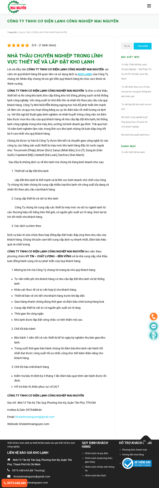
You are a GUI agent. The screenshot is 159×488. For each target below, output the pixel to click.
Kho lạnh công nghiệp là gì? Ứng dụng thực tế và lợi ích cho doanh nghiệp (134, 122)
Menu (149, 5)
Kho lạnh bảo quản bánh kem (135, 135)
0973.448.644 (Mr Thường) (28, 470)
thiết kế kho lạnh (15, 443)
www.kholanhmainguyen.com (31, 482)
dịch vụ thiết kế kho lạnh (37, 443)
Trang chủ (11, 32)
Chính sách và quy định (96, 453)
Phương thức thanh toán (134, 449)
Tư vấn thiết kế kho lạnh (133, 152)
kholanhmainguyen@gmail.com (35, 416)
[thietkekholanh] (153, 335)
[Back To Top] (145, 439)
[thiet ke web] (153, 317)
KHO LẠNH (85, 74)
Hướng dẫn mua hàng (133, 454)
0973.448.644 (16, 483)
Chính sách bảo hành (95, 475)
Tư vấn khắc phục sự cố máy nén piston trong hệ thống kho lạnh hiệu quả (136, 92)
